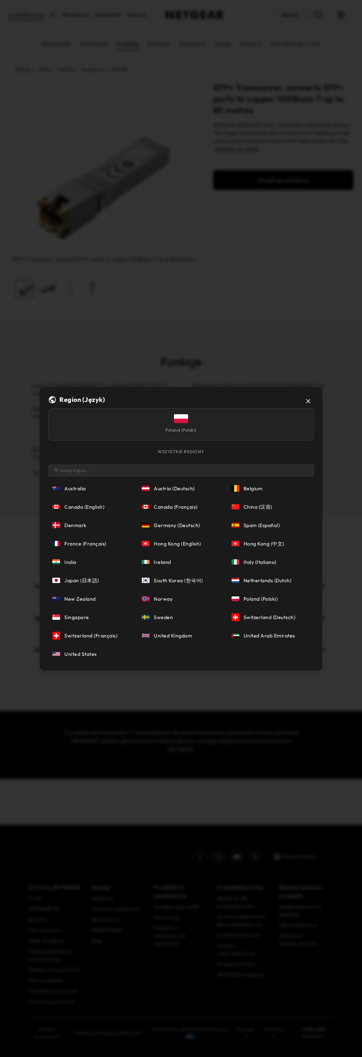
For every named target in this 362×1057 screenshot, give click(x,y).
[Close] (308, 401)
